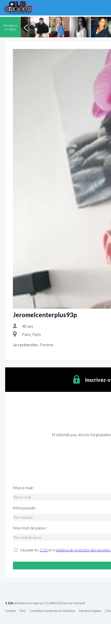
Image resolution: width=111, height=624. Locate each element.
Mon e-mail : (23, 488)
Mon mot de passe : (30, 528)
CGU (44, 550)
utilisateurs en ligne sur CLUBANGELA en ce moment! (45, 603)
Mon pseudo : (25, 508)
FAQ (23, 611)
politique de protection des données (83, 550)
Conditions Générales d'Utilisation (52, 611)
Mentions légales (90, 611)
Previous (25, 27)
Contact (10, 611)
